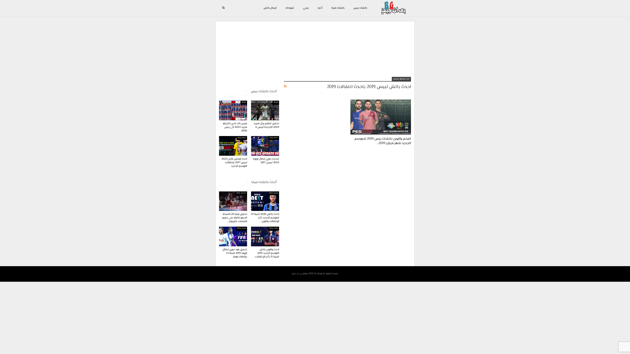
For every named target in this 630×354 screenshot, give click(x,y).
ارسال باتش (270, 8)
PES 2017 (274, 137)
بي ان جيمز (297, 273)
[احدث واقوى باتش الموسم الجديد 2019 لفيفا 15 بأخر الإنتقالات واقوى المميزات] (265, 236)
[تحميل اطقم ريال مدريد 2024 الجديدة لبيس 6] (265, 110)
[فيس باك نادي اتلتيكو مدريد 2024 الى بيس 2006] (233, 110)
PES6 (276, 102)
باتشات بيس (360, 8)
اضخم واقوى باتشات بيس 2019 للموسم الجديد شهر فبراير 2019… (382, 141)
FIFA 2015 (273, 228)
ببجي (306, 8)
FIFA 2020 (241, 193)
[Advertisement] (315, 48)
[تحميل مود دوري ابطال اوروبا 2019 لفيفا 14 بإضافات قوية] (233, 236)
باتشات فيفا (338, 8)
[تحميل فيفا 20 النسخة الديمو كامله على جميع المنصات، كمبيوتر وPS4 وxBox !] (233, 201)
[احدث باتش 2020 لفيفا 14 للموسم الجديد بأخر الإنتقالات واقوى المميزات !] (265, 201)
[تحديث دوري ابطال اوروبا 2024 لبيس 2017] (265, 146)
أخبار (320, 8)
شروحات (289, 8)
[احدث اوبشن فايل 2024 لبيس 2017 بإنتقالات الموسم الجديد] (233, 146)
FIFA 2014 (273, 193)
